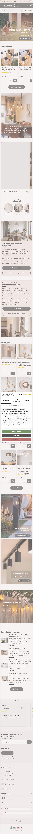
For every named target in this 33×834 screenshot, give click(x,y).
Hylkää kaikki (16, 439)
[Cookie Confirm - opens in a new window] (25, 395)
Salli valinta (16, 435)
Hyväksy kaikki (16, 431)
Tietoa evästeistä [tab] (16, 400)
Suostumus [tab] (5, 400)
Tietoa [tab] (27, 400)
